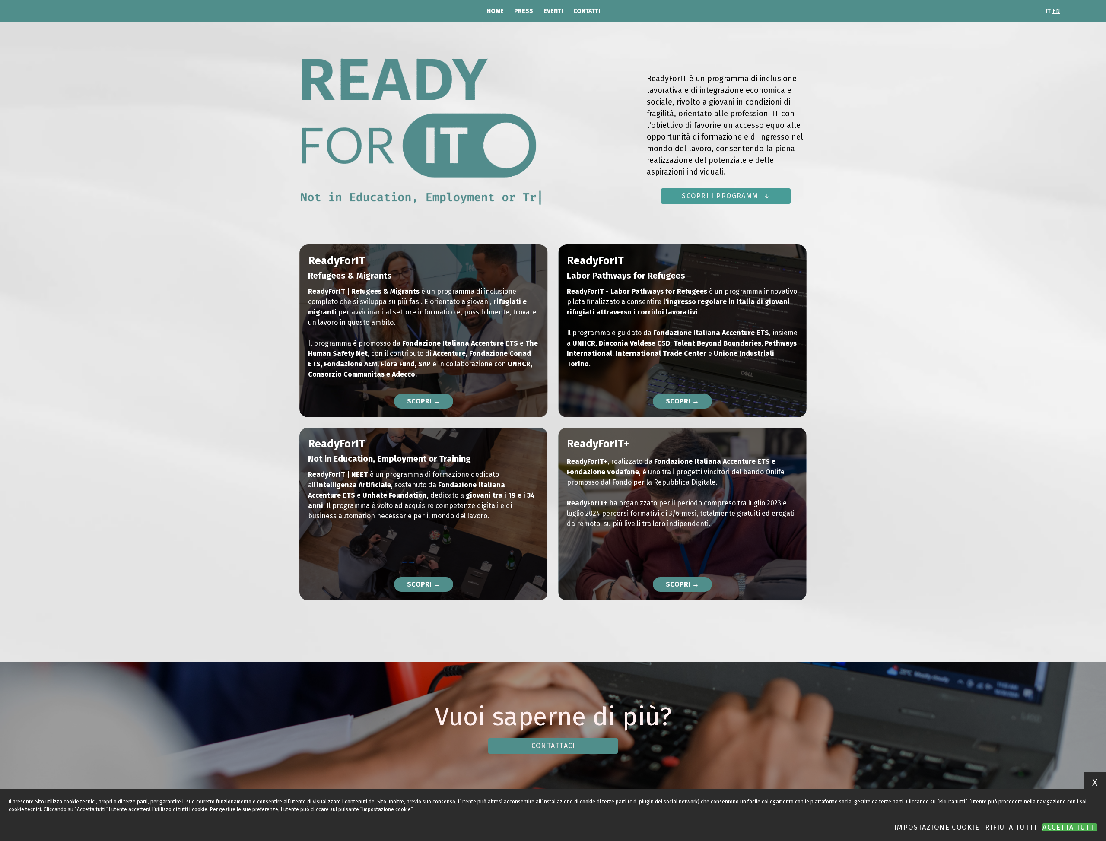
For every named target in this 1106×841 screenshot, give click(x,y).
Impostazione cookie (936, 827)
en (1056, 11)
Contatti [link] (586, 11)
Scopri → (423, 401)
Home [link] (495, 11)
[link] (726, 196)
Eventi (553, 11)
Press (523, 11)
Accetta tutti (1069, 827)
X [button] (1094, 783)
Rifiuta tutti (1011, 827)
